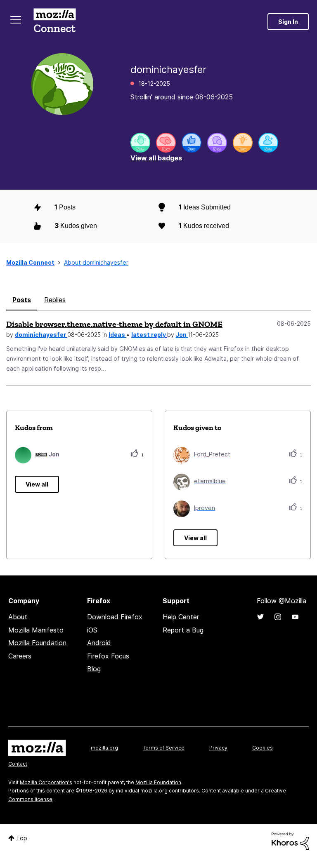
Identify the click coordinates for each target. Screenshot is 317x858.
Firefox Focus (108, 656)
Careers (19, 656)
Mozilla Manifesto (36, 630)
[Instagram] (278, 617)
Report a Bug (183, 630)
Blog (94, 669)
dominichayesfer (41, 334)
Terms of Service (164, 748)
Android (99, 643)
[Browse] (15, 19)
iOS (92, 630)
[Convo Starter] (217, 143)
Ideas (117, 334)
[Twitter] (260, 617)
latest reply (149, 334)
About (17, 617)
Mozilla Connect (54, 21)
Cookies (262, 748)
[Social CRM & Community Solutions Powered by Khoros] (290, 840)
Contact (17, 764)
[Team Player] (191, 143)
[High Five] (166, 143)
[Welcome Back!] (140, 143)
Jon (182, 334)
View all (37, 484)
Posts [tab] (21, 300)
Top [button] (21, 838)
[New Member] (268, 143)
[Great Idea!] (243, 143)
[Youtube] (295, 617)
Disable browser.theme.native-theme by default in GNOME (114, 324)
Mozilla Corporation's (46, 782)
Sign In (288, 21)
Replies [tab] (55, 300)
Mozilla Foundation (37, 643)
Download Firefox (114, 617)
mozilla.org (104, 748)
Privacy (218, 748)
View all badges (156, 158)
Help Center (181, 617)
